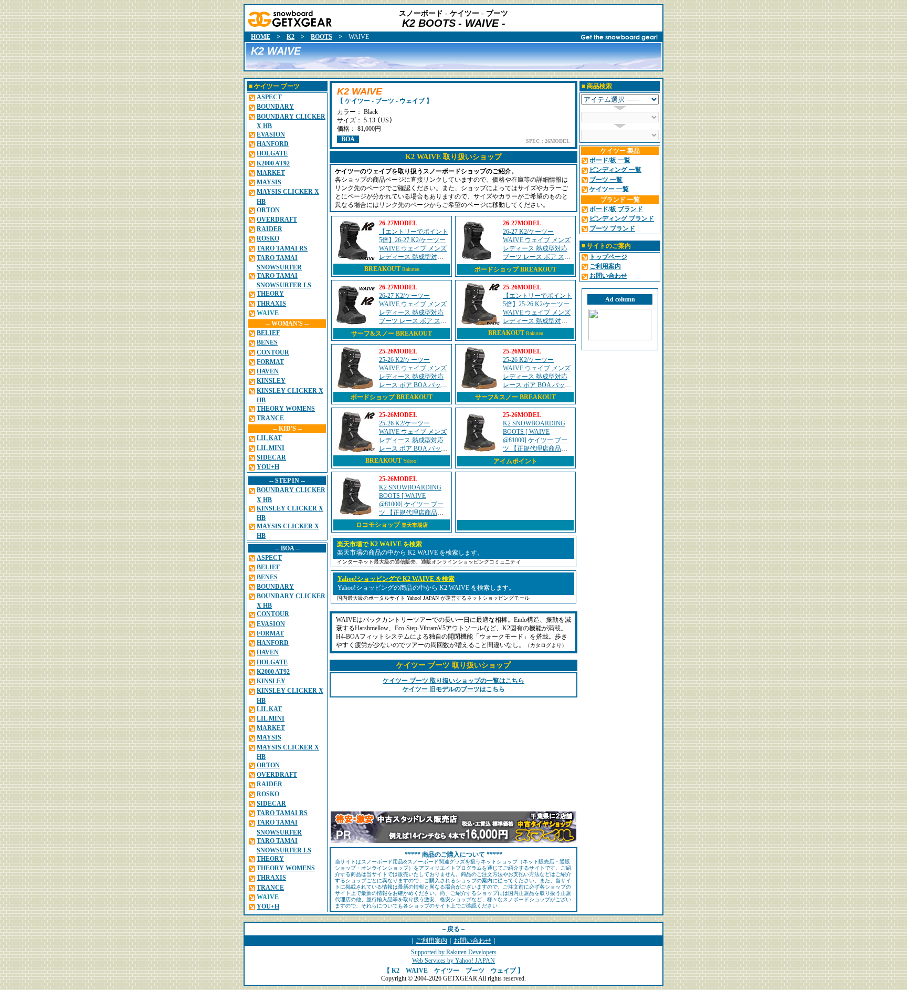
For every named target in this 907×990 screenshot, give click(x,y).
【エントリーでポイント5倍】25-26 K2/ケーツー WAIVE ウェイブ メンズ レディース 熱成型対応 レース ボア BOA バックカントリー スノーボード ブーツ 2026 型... (537, 321)
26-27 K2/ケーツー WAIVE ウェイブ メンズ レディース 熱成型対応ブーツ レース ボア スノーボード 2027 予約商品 (537, 248)
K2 (290, 36)
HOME (260, 36)
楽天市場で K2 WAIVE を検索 (379, 544)
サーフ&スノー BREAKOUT (391, 333)
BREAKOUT (382, 269)
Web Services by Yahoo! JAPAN (453, 960)
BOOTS (321, 36)
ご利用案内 (431, 940)
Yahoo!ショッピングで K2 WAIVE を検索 (396, 578)
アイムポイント (515, 461)
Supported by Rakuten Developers (454, 952)
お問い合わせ (472, 940)
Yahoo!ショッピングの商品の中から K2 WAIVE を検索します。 (426, 587)
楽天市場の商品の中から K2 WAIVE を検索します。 (410, 552)
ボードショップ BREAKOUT (515, 269)
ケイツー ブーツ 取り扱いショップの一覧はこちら (453, 680)
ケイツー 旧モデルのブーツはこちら (454, 689)
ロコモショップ (392, 524)
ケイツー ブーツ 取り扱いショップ (453, 665)
